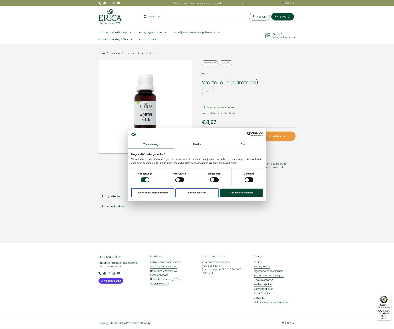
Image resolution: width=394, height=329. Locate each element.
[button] (282, 16)
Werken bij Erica (263, 284)
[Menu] (389, 296)
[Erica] (110, 16)
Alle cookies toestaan (241, 192)
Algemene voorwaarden (268, 271)
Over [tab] (243, 144)
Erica (123, 323)
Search (258, 262)
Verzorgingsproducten (163, 266)
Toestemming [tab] (150, 144)
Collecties (114, 53)
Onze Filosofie (262, 293)
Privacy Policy (262, 266)
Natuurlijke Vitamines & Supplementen (163, 272)
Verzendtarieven (263, 289)
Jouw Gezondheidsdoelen (166, 262)
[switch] (179, 179)
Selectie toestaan (197, 192)
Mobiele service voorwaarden (271, 302)
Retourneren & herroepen (269, 275)
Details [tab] (197, 144)
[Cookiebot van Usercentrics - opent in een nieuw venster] (249, 134)
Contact (259, 298)
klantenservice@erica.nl (216, 262)
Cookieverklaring (263, 280)
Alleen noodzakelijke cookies (152, 192)
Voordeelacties (159, 283)
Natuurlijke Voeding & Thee (166, 279)
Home (101, 53)
